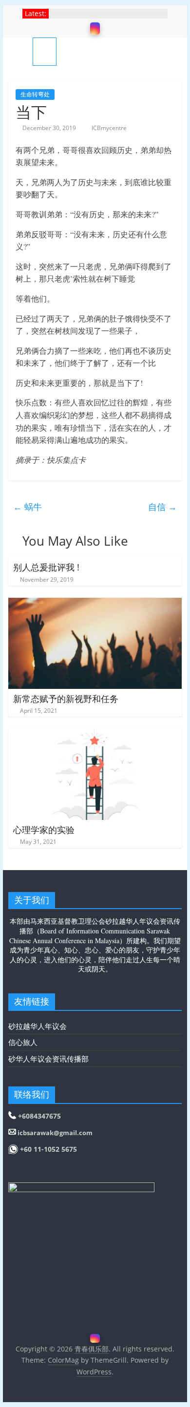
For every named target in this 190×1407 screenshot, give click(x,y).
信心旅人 (23, 1042)
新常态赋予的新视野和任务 (65, 698)
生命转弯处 (35, 94)
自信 (162, 507)
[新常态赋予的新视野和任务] (95, 603)
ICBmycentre (109, 128)
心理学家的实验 (44, 830)
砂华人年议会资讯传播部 (48, 1059)
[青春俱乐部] (20, 51)
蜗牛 (27, 507)
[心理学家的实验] (95, 734)
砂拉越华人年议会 (37, 1026)
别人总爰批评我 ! (46, 567)
